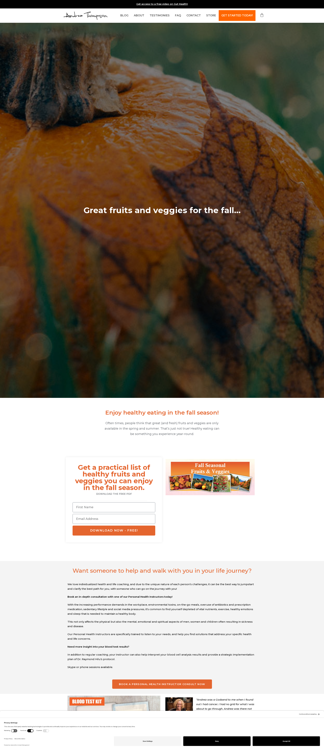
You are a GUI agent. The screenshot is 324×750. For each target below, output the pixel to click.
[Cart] (260, 15)
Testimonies (160, 15)
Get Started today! (237, 15)
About (139, 15)
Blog (124, 15)
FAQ (178, 15)
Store (211, 15)
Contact (193, 15)
